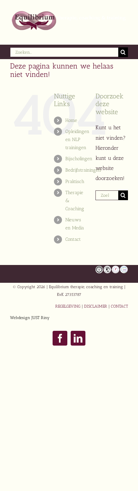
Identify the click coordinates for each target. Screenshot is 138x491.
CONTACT (119, 306)
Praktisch (74, 181)
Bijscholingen (78, 159)
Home (71, 120)
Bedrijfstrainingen (83, 170)
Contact (73, 239)
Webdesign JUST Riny (30, 317)
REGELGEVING (67, 306)
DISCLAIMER (95, 306)
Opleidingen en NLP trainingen (77, 139)
